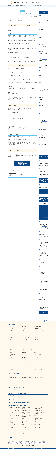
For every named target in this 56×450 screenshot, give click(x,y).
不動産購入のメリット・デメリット (44, 263)
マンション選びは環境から (43, 203)
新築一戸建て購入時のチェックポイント (44, 184)
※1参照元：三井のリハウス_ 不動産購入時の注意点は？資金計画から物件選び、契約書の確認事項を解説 (21, 40)
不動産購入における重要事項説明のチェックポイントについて (44, 243)
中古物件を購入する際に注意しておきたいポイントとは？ (44, 239)
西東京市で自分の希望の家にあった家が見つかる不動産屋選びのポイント (43, 212)
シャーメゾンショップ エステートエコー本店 (44, 90)
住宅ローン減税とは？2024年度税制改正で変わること (44, 225)
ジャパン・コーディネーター (44, 27)
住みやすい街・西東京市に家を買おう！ (43, 156)
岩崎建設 (41, 58)
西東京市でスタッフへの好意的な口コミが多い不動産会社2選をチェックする (22, 163)
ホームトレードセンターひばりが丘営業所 (44, 135)
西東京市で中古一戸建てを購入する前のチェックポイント (43, 191)
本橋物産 (41, 142)
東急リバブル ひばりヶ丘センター (44, 108)
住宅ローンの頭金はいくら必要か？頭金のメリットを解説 (44, 246)
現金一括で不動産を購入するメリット (44, 259)
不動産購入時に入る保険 (43, 299)
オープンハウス (42, 75)
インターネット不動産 (43, 60)
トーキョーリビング (42, 113)
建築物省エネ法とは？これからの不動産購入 (44, 221)
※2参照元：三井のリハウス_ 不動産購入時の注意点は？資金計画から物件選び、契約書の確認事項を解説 (21, 61)
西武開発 (41, 99)
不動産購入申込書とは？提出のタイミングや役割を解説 (44, 270)
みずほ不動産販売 (42, 137)
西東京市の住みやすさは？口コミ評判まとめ (44, 175)
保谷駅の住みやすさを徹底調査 (44, 163)
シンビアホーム (42, 51)
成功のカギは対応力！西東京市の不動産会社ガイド (31, 2)
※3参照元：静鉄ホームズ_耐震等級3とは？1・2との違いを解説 (16, 101)
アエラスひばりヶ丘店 (43, 46)
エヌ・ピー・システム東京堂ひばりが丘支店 (44, 70)
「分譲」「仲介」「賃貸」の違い (44, 293)
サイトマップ (12, 448)
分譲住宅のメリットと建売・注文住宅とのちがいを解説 (16, 174)
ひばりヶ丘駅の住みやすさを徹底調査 (44, 160)
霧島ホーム (41, 37)
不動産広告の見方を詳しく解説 (44, 236)
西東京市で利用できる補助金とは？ (44, 290)
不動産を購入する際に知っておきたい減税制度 (44, 273)
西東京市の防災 (42, 287)
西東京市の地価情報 (11, 399)
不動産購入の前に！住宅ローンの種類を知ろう (44, 297)
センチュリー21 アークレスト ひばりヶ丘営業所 (44, 102)
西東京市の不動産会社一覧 (44, 12)
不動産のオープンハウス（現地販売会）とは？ (44, 256)
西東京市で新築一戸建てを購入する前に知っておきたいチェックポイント (43, 180)
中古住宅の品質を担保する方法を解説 (44, 231)
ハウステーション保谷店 (43, 122)
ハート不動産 (42, 29)
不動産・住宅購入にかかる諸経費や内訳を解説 (44, 266)
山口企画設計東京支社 (43, 144)
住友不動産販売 (42, 97)
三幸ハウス (41, 82)
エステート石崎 (42, 15)
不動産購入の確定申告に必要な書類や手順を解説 (44, 308)
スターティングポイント (43, 39)
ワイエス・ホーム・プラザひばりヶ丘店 (44, 152)
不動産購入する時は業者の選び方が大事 (44, 282)
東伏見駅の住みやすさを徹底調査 (44, 168)
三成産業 (41, 84)
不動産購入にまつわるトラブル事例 (44, 305)
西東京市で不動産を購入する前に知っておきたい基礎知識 (43, 217)
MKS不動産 (41, 67)
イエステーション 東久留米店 (44, 53)
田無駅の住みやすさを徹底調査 (44, 165)
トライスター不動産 (42, 115)
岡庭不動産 (41, 44)
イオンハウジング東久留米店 (44, 20)
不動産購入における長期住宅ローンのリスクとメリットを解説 (44, 228)
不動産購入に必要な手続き (12, 173)
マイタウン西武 (42, 22)
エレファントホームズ (43, 73)
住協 (40, 92)
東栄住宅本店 (42, 105)
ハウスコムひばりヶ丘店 (43, 120)
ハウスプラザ (42, 127)
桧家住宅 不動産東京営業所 (43, 129)
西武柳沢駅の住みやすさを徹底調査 (44, 172)
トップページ (9, 448)
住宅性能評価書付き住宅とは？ (44, 234)
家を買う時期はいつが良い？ (12, 175)
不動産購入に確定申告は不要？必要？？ (44, 249)
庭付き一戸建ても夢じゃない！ (44, 187)
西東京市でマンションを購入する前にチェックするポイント (43, 199)
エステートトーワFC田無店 (43, 65)
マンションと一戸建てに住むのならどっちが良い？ (44, 279)
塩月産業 (41, 80)
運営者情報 (43, 312)
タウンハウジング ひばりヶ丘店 (44, 34)
